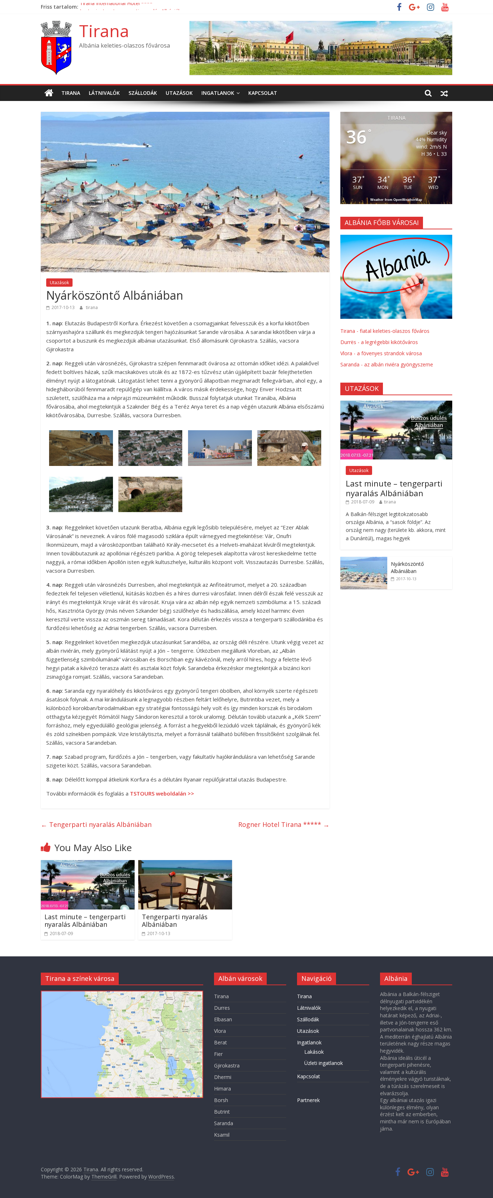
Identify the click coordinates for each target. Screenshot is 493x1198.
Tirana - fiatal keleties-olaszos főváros (384, 330)
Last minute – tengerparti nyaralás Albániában (85, 920)
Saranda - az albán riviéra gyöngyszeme (386, 364)
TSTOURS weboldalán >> (162, 793)
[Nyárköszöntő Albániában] (363, 560)
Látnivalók (104, 92)
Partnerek (308, 1100)
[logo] (396, 238)
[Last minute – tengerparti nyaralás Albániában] (88, 864)
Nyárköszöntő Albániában (407, 567)
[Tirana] (49, 93)
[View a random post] (444, 93)
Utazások (179, 92)
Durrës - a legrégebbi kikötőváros (379, 342)
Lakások (314, 1051)
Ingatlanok (217, 92)
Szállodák (142, 92)
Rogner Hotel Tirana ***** (284, 824)
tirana (92, 307)
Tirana (104, 30)
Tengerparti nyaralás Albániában (96, 824)
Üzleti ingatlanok (323, 1063)
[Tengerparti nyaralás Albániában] (185, 864)
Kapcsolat (262, 92)
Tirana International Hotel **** (116, 6)
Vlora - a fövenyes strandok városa (381, 353)
